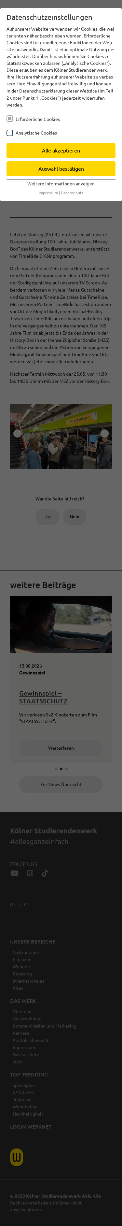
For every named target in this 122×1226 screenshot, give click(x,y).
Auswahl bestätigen (61, 168)
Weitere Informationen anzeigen (61, 183)
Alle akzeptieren (61, 150)
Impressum (48, 192)
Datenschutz (72, 192)
